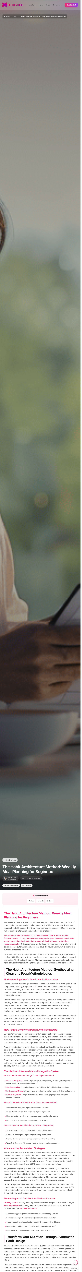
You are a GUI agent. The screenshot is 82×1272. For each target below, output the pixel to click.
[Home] (12, 4)
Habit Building (26, 885)
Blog (15, 16)
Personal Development (11, 885)
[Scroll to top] (75, 1263)
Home (8, 16)
